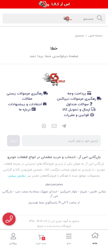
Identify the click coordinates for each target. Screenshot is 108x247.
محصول (79, 35)
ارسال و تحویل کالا (77, 109)
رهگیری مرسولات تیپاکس (77, 98)
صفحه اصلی (95, 35)
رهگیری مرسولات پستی (25, 93)
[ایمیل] (54, 126)
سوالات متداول (78, 104)
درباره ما (25, 109)
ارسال (13, 140)
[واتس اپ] (44, 126)
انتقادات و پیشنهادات (25, 104)
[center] (100, 19)
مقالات (27, 98)
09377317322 (54, 185)
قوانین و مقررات (77, 115)
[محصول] (54, 78)
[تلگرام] (64, 126)
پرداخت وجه (77, 93)
